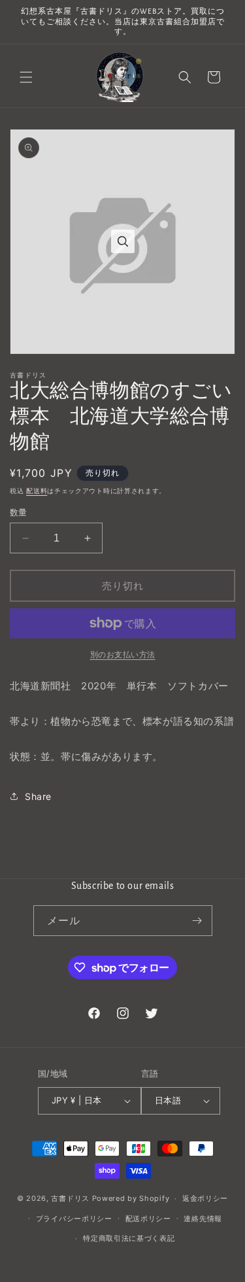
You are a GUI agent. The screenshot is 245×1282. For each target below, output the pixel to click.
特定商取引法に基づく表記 (128, 1238)
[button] (26, 77)
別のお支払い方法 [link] (122, 654)
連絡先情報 (203, 1218)
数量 (18, 512)
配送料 (36, 490)
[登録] (197, 920)
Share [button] (38, 796)
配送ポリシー (148, 1218)
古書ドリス (70, 1198)
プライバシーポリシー (74, 1218)
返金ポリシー (205, 1198)
